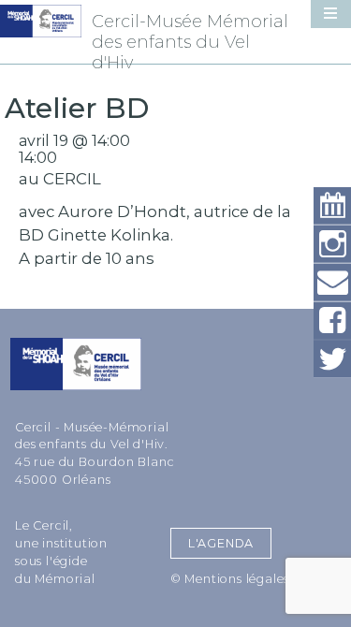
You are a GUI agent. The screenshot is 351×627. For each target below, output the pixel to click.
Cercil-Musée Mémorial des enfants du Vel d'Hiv (190, 42)
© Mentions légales (229, 579)
